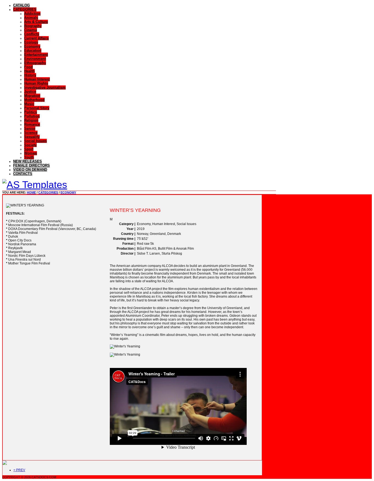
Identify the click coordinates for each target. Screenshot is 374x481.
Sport (28, 149)
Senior (29, 128)
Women (30, 153)
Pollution (32, 116)
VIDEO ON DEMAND (30, 170)
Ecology (31, 42)
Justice (30, 92)
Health (29, 71)
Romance (32, 124)
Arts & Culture (36, 22)
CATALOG (21, 5)
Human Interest (37, 79)
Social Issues (35, 141)
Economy (32, 46)
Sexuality (32, 137)
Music (29, 104)
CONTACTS (22, 174)
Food (28, 67)
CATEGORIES (24, 9)
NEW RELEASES (27, 161)
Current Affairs (36, 38)
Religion (31, 120)
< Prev (19, 470)
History (30, 75)
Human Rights (36, 83)
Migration (32, 96)
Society (30, 145)
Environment (35, 59)
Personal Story (36, 108)
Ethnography (35, 63)
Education (32, 50)
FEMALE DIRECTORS (31, 165)
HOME (31, 192)
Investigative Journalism (45, 87)
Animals (31, 18)
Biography (33, 26)
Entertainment (36, 55)
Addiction (32, 13)
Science (31, 133)
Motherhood (34, 100)
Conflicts (31, 34)
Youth (29, 157)
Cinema (30, 30)
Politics (30, 112)
